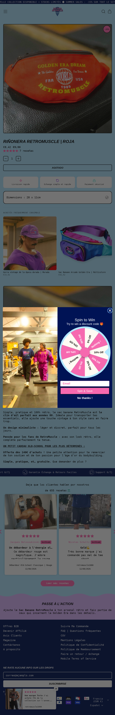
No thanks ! (85, 398)
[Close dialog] (110, 310)
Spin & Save (85, 390)
